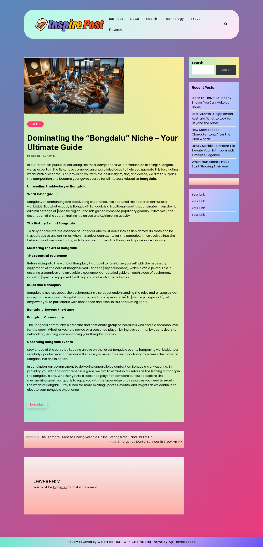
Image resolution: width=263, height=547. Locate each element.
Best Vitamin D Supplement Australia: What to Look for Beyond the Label (212, 118)
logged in (60, 487)
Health (151, 19)
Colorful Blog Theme (147, 542)
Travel (196, 19)
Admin (51, 156)
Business (116, 19)
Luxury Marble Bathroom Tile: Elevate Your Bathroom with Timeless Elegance (213, 150)
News (134, 19)
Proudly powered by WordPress (90, 542)
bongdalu (148, 178)
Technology (174, 19)
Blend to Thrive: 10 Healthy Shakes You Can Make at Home (211, 102)
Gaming (35, 124)
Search (197, 62)
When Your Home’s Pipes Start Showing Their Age (210, 164)
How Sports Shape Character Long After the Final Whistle (211, 134)
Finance (115, 29)
